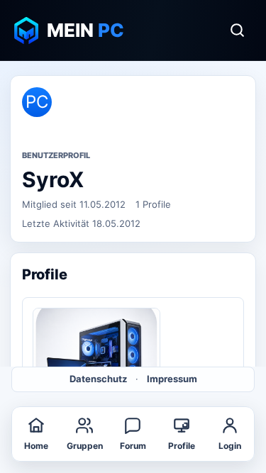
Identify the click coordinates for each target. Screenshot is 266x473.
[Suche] (237, 30)
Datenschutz (98, 378)
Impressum (172, 378)
